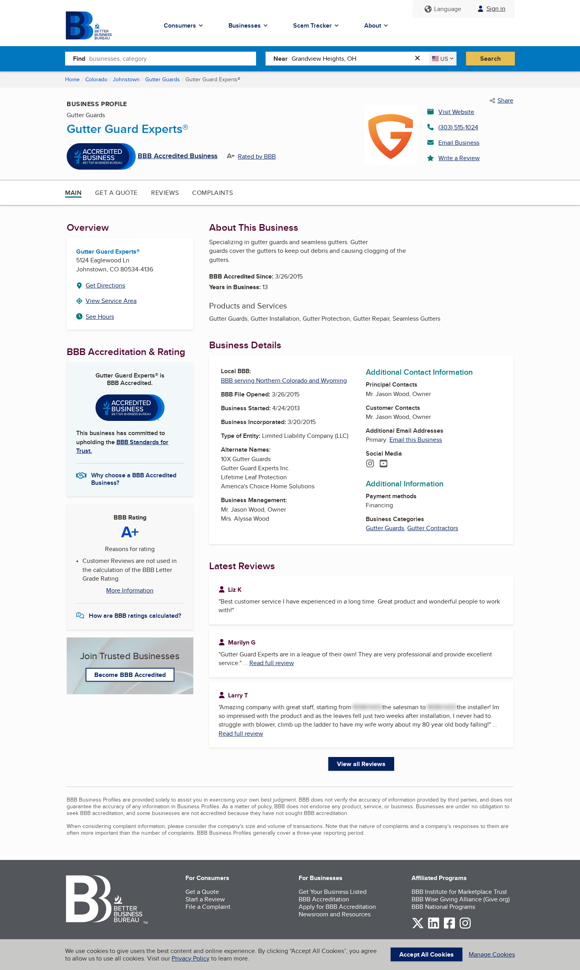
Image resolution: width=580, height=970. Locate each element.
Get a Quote (116, 192)
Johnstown (126, 79)
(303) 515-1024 (458, 127)
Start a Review (205, 899)
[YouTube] (383, 464)
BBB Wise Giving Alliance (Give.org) (461, 899)
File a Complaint (207, 906)
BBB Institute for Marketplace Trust (459, 891)
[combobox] (172, 58)
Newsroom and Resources (334, 914)
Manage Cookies (492, 954)
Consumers (180, 25)
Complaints (212, 192)
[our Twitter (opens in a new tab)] (418, 927)
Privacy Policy (191, 958)
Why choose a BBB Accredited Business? (133, 478)
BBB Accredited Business (177, 156)
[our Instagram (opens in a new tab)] (465, 927)
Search (490, 58)
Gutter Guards (162, 79)
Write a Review (459, 158)
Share (505, 100)
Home (72, 79)
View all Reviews (361, 763)
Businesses (244, 25)
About (372, 25)
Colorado (96, 79)
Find (79, 58)
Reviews (165, 192)
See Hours (100, 316)
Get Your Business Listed (333, 891)
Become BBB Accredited (130, 674)
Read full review (271, 662)
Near (280, 58)
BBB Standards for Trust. (122, 446)
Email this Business (415, 439)
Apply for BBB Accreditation (337, 906)
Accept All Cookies (426, 954)
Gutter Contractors (432, 528)
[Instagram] (370, 464)
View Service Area (111, 301)
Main (73, 192)
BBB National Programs (443, 906)
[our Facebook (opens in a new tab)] (449, 927)
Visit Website (456, 112)
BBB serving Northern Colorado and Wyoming (284, 380)
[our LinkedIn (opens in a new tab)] (433, 927)
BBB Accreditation (324, 899)
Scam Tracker (312, 25)
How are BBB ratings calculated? (135, 615)
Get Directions (105, 285)
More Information (129, 590)
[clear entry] (420, 58)
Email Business (458, 142)
